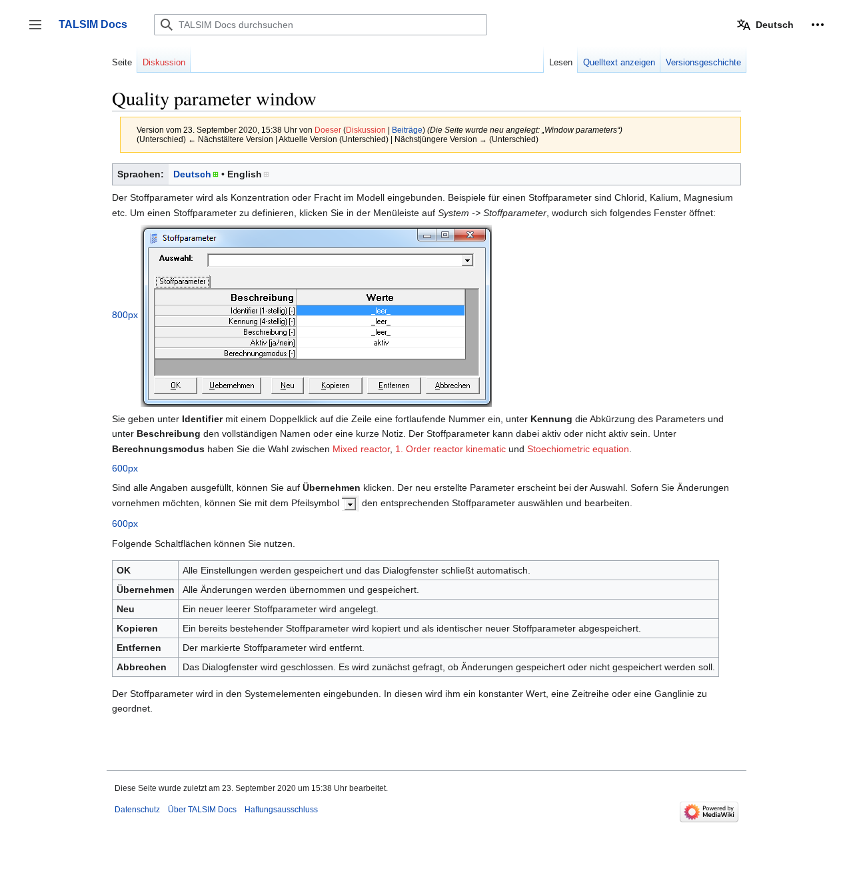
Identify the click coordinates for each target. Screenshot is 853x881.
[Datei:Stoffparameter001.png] (316, 314)
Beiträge (407, 129)
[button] (817, 24)
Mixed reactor (361, 449)
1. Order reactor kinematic (450, 449)
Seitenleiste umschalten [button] (40, 31)
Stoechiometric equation (578, 449)
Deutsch (192, 174)
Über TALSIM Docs (202, 809)
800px (125, 314)
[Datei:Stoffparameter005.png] (350, 503)
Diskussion (366, 129)
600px (125, 468)
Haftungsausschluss (281, 809)
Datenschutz (137, 809)
